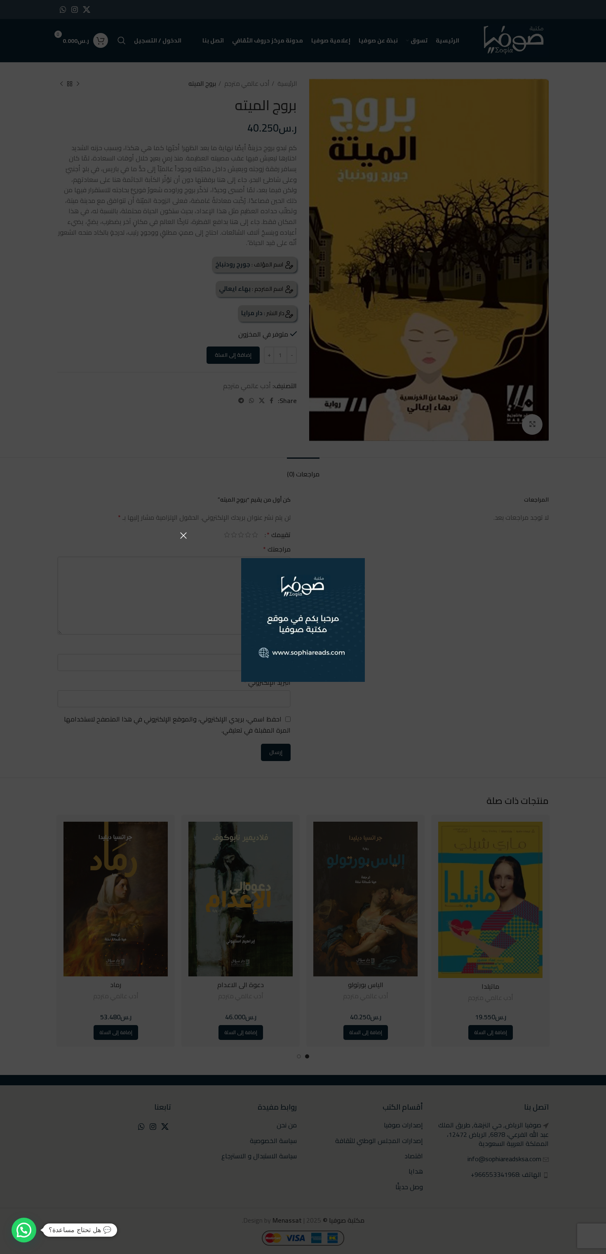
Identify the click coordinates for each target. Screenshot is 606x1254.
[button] (24, 1230)
